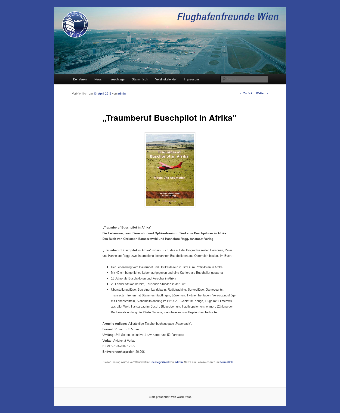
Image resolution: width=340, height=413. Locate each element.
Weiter (262, 93)
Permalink (226, 362)
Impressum (191, 79)
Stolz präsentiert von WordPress (170, 397)
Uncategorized (159, 362)
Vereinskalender (165, 79)
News (98, 79)
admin (121, 93)
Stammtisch (140, 79)
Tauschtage (116, 79)
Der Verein (80, 79)
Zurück (246, 93)
